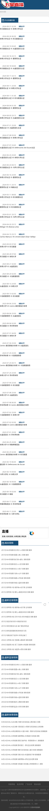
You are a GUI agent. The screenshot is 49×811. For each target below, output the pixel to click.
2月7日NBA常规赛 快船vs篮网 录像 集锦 (15, 583)
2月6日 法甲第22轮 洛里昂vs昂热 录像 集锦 (16, 649)
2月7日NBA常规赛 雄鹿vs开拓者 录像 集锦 (15, 578)
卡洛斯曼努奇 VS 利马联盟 (10, 296)
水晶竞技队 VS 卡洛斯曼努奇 (11, 484)
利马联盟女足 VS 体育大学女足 (11, 29)
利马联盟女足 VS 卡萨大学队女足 (12, 167)
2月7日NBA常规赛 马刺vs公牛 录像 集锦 (15, 573)
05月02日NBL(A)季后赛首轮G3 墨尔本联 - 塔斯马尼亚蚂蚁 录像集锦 (24, 731)
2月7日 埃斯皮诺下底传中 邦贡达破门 (14, 635)
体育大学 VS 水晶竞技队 (9, 266)
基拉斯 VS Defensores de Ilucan (12, 464)
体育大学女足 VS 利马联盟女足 (11, 39)
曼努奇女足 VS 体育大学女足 (11, 88)
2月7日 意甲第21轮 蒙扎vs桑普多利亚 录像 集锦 (17, 592)
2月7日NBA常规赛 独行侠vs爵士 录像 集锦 (15, 559)
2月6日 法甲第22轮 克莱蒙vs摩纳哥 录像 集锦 (16, 640)
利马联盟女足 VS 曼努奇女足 (11, 108)
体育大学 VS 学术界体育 (9, 375)
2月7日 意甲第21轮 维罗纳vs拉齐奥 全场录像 (16, 587)
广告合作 (28, 784)
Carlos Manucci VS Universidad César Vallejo (18, 237)
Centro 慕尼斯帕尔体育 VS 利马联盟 (13, 454)
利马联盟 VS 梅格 (6, 494)
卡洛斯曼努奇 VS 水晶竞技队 (11, 316)
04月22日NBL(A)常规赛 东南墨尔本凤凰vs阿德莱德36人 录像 (22, 764)
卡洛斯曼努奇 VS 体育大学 (10, 415)
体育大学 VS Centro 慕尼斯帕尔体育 (13, 306)
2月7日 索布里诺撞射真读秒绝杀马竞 (13, 631)
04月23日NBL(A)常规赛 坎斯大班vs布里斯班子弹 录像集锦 (21, 754)
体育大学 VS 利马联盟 (8, 246)
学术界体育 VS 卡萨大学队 (10, 514)
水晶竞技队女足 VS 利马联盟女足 (12, 98)
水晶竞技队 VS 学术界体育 (10, 435)
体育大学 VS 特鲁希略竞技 (10, 444)
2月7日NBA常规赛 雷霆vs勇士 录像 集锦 (15, 555)
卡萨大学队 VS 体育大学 (9, 474)
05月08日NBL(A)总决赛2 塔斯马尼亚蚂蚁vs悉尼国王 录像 (20, 722)
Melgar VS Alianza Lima (9, 227)
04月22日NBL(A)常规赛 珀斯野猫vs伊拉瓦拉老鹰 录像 (19, 759)
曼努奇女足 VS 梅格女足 (9, 187)
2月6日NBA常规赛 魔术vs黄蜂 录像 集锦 (15, 702)
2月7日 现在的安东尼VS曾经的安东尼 (14, 621)
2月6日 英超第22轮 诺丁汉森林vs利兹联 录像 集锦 (18, 645)
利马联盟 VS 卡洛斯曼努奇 (10, 276)
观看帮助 (11, 784)
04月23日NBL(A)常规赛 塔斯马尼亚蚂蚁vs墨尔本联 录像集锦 (22, 750)
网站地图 (37, 784)
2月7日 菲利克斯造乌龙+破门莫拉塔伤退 (15, 626)
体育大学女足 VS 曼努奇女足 (11, 58)
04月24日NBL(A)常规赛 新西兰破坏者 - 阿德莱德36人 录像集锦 (22, 740)
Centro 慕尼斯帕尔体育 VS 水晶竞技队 (14, 345)
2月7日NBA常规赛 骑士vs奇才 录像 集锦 (15, 569)
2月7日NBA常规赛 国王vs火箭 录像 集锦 (15, 564)
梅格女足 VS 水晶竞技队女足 (11, 128)
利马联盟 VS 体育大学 (8, 256)
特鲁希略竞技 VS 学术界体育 (11, 504)
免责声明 (20, 784)
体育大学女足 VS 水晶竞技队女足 (12, 118)
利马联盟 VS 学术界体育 (9, 326)
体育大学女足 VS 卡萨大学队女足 (12, 217)
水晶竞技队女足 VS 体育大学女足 (12, 157)
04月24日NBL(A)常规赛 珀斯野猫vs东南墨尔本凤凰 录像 (20, 736)
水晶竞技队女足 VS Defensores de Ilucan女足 (17, 147)
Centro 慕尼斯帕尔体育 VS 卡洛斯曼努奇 (15, 365)
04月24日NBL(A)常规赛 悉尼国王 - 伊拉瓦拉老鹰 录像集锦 (21, 745)
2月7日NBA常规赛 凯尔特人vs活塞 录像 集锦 (16, 550)
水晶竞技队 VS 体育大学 (9, 286)
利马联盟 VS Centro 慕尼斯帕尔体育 (13, 425)
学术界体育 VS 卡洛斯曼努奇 (11, 355)
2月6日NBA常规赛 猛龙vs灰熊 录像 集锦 (15, 707)
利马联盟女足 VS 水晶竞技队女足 (12, 48)
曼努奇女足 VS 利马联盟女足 (11, 207)
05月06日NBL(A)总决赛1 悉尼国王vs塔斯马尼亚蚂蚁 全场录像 (22, 727)
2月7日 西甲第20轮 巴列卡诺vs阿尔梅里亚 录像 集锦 (19, 617)
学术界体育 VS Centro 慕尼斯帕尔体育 (14, 405)
